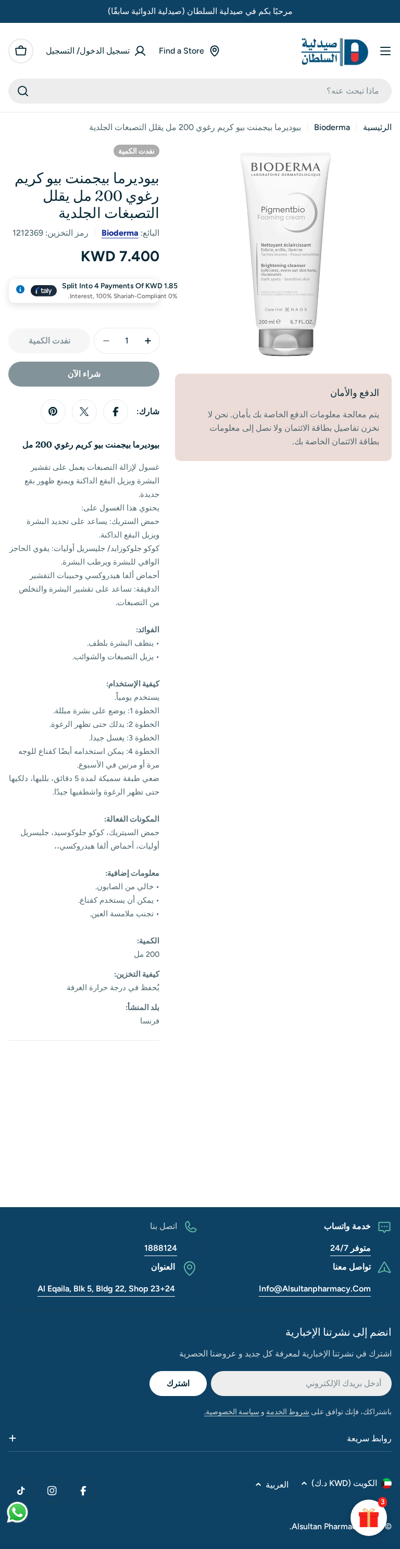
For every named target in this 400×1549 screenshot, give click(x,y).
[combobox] (200, 91)
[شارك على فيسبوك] (115, 411)
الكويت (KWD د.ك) (344, 1483)
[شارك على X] (84, 411)
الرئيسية (377, 127)
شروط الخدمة (287, 1411)
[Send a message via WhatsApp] (17, 1512)
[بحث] (23, 91)
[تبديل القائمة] (385, 51)
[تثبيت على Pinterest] (53, 411)
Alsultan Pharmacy (326, 1526)
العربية (277, 1485)
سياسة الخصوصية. (231, 1411)
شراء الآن (84, 374)
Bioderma (332, 127)
